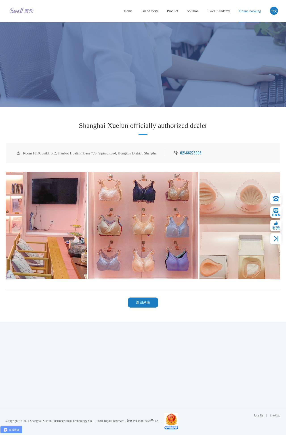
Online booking (250, 11)
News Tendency (243, 389)
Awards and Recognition (160, 382)
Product (172, 11)
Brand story (149, 11)
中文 (274, 10)
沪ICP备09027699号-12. (143, 421)
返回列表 (143, 302)
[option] (143, 225)
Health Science (242, 382)
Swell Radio (240, 375)
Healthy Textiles (185, 404)
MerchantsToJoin (222, 406)
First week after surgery (190, 375)
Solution (193, 11)
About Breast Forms (188, 368)
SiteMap (275, 415)
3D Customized (221, 368)
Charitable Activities (246, 368)
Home (128, 11)
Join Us (216, 395)
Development (152, 389)
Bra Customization (223, 389)
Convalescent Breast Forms (193, 396)
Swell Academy (219, 11)
